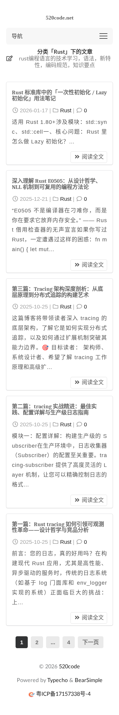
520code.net (60, 18)
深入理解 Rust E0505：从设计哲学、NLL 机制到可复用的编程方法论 (56, 184)
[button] (103, 36)
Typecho (57, 680)
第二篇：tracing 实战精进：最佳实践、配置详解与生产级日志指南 (54, 409)
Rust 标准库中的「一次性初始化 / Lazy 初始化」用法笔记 (59, 95)
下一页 (90, 642)
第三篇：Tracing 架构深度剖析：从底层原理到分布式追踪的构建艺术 (57, 292)
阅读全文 (93, 157)
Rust (65, 110)
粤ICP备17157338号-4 (63, 693)
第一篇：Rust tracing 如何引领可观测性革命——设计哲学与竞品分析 (58, 527)
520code (69, 666)
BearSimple (89, 680)
